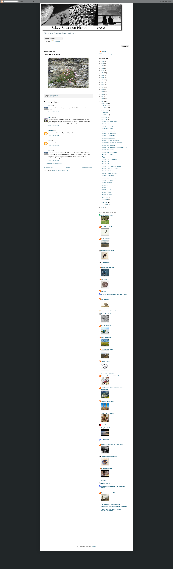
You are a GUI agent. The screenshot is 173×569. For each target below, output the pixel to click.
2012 (102, 94)
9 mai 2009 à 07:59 (53, 160)
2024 (102, 66)
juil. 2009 (105, 115)
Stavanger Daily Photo (107, 401)
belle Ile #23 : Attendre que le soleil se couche (114, 147)
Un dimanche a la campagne (109, 456)
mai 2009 (105, 119)
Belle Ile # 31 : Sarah (107, 126)
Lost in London (105, 439)
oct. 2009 (105, 108)
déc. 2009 (105, 103)
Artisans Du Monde (106, 468)
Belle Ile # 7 (105, 187)
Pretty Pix (104, 279)
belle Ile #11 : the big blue (109, 178)
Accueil (68, 167)
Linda (50, 105)
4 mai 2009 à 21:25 (53, 145)
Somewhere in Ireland (107, 215)
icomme (103, 480)
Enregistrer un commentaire (54, 163)
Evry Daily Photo (106, 337)
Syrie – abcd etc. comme (108, 373)
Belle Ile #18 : (105, 161)
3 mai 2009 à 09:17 (53, 112)
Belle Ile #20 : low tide (108, 154)
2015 (102, 87)
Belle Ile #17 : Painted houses (110, 164)
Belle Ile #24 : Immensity (108, 145)
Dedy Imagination (106, 428)
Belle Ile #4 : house (107, 194)
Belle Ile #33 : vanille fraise (109, 121)
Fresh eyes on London (107, 413)
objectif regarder (106, 325)
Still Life (103, 291)
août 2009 (105, 112)
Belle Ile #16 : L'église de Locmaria (111, 166)
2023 (102, 68)
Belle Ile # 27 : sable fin (108, 135)
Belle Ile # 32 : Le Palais (108, 124)
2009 (102, 101)
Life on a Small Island (107, 349)
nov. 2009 (105, 105)
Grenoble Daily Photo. (107, 314)
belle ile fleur (52, 97)
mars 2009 (105, 200)
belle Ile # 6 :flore (106, 190)
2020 (102, 75)
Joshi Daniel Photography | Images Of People (114, 294)
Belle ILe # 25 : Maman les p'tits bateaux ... (113, 143)
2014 (102, 89)
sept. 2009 (105, 110)
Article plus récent (49, 167)
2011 (102, 96)
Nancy (50, 117)
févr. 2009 (105, 202)
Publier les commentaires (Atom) (60, 170)
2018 (102, 80)
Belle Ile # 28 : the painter (109, 133)
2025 (102, 63)
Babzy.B (50, 130)
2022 (102, 70)
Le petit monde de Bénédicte (109, 311)
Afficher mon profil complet (106, 54)
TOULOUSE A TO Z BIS (107, 250)
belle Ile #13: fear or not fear (109, 173)
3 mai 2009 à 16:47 (53, 125)
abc (49, 140)
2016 (102, 84)
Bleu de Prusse (105, 361)
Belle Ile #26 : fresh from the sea (110, 140)
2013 (102, 91)
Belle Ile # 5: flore (106, 192)
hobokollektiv (105, 425)
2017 (102, 82)
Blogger (94, 546)
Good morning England (108, 138)
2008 (102, 207)
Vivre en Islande (105, 483)
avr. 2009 (105, 197)
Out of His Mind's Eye (107, 227)
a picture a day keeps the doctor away (112, 444)
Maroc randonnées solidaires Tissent (111, 376)
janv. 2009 (105, 204)
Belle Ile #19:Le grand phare (110, 159)
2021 (102, 73)
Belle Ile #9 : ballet (107, 182)
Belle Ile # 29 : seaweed (108, 131)
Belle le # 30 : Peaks (107, 128)
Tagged (104, 157)
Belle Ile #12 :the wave (108, 175)
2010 (102, 99)
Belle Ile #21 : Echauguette (109, 152)
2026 (102, 61)
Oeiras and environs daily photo (110, 493)
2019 (102, 77)
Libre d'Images (105, 262)
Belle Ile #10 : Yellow (107, 180)
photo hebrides (105, 239)
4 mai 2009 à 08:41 (53, 135)
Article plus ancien (87, 167)
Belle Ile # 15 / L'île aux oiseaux (110, 168)
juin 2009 (105, 117)
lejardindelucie (105, 299)
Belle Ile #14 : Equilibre (108, 171)
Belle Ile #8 (105, 185)
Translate (57, 41)
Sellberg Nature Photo (107, 267)
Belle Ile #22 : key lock (108, 150)
